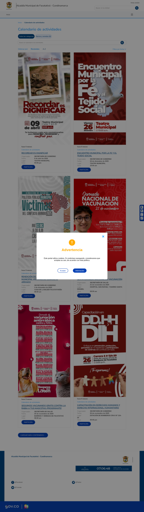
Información (79, 271)
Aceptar (63, 271)
